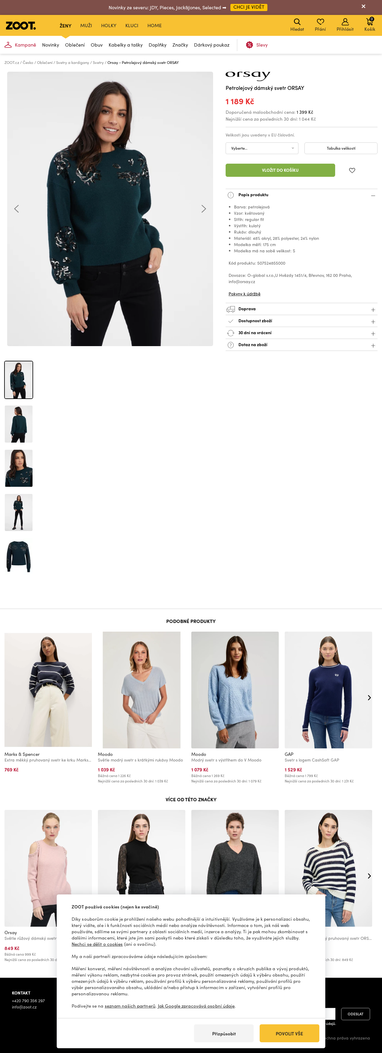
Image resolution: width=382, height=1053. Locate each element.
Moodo (105, 754)
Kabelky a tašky (126, 45)
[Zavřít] (363, 7)
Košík (369, 24)
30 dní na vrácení (255, 332)
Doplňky (158, 45)
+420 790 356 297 (28, 1000)
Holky (108, 25)
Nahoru (367, 1016)
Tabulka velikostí (341, 148)
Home (154, 25)
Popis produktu (253, 194)
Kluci (131, 25)
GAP (289, 754)
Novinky (50, 45)
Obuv (97, 45)
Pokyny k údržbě (245, 294)
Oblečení (75, 45)
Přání (320, 29)
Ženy (65, 25)
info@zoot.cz (24, 1007)
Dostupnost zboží (255, 320)
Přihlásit (345, 29)
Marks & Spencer (22, 754)
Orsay (10, 932)
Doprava (247, 308)
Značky (180, 45)
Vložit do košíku (280, 170)
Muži (86, 25)
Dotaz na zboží (252, 344)
